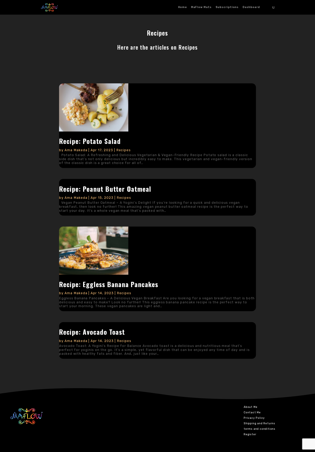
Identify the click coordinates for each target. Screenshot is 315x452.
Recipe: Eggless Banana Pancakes (108, 284)
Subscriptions (227, 7)
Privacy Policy (254, 418)
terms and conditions (259, 429)
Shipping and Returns (259, 423)
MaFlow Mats (201, 7)
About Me (250, 407)
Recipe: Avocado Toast (92, 332)
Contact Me (252, 412)
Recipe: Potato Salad (90, 141)
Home (182, 7)
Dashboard (251, 7)
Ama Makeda (76, 150)
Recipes (123, 150)
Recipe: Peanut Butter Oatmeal (105, 189)
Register (250, 434)
